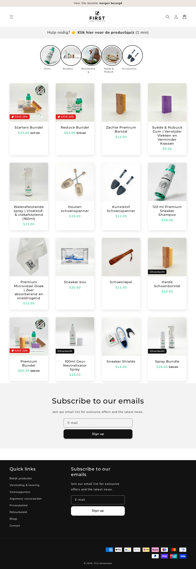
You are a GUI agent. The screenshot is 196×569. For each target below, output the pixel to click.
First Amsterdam (103, 563)
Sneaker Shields (121, 361)
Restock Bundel (75, 127)
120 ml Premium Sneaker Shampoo (167, 211)
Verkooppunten (20, 492)
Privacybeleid (18, 505)
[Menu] (11, 17)
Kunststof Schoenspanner (121, 209)
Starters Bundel (29, 127)
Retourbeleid (18, 512)
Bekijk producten (21, 478)
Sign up (98, 434)
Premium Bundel (28, 363)
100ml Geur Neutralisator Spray (75, 365)
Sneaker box (75, 282)
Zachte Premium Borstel (121, 129)
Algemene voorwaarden (26, 499)
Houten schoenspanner (75, 209)
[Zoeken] (167, 17)
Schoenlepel (121, 282)
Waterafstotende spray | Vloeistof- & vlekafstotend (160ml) (29, 213)
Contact (15, 525)
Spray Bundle (167, 361)
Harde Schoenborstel (167, 284)
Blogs (13, 519)
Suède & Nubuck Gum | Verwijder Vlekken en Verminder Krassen (167, 135)
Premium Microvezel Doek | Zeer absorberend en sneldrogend (29, 290)
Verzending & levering (24, 485)
